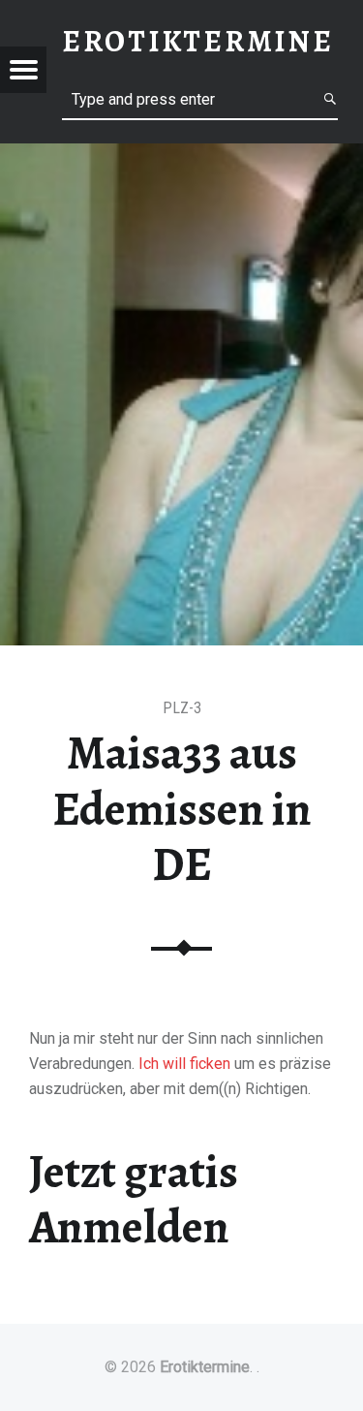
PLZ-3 (182, 708)
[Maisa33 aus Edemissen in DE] (181, 155)
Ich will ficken (184, 1063)
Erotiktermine (205, 1367)
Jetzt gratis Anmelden (133, 1199)
